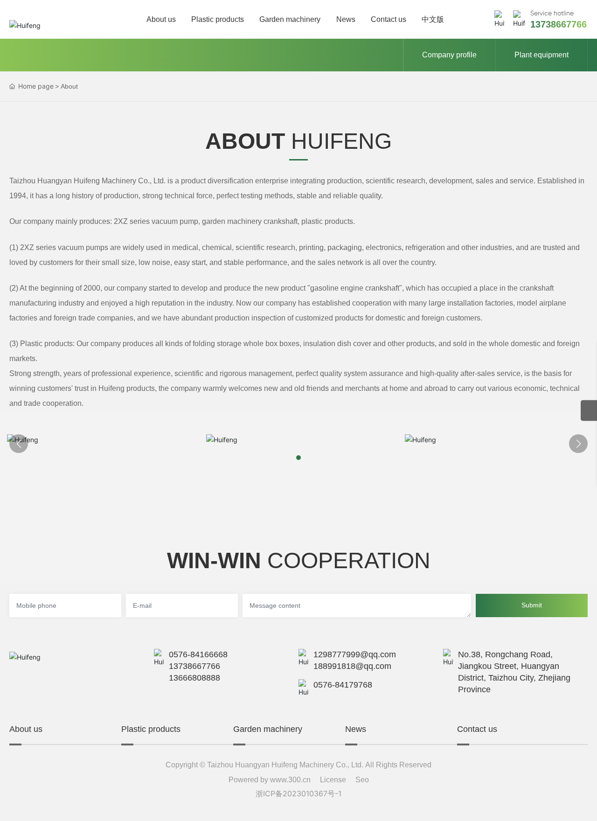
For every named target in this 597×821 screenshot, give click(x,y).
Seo (362, 780)
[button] (298, 457)
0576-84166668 (198, 654)
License (333, 780)
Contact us (477, 729)
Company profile (449, 55)
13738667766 (558, 24)
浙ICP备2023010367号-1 (298, 793)
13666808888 (194, 677)
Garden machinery (267, 729)
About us (25, 729)
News (355, 729)
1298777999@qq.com (354, 654)
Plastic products (150, 729)
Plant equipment (541, 55)
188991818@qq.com (352, 666)
